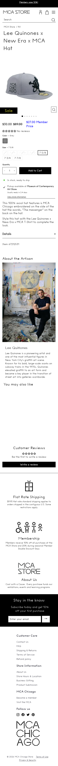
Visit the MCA (23, 702)
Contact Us (22, 641)
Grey (5, 141)
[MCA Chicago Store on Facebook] (23, 714)
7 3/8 (22, 152)
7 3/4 (7, 157)
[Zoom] (54, 109)
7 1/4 (12, 152)
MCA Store (9, 26)
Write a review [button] (29, 464)
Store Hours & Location (28, 676)
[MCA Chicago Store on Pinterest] (33, 714)
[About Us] (29, 567)
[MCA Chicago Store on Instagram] (17, 714)
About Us (21, 671)
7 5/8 (42, 152)
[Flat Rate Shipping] (29, 484)
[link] (28, 745)
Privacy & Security (27, 760)
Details (6, 234)
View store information (16, 197)
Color (8, 135)
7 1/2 (32, 152)
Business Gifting (25, 680)
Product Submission (26, 684)
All (19, 26)
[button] (9, 131)
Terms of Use (42, 756)
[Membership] (29, 526)
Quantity (6, 164)
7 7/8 (17, 157)
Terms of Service (25, 654)
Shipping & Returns (26, 650)
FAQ (18, 646)
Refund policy (23, 659)
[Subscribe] (46, 619)
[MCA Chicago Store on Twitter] (28, 714)
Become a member (26, 697)
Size (7, 147)
